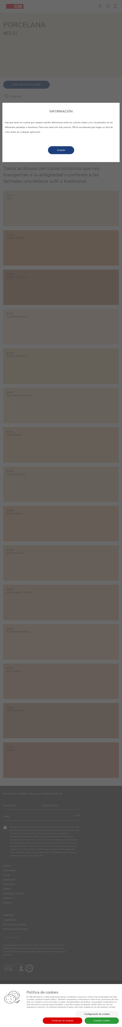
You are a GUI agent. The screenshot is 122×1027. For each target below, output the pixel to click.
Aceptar (61, 150)
